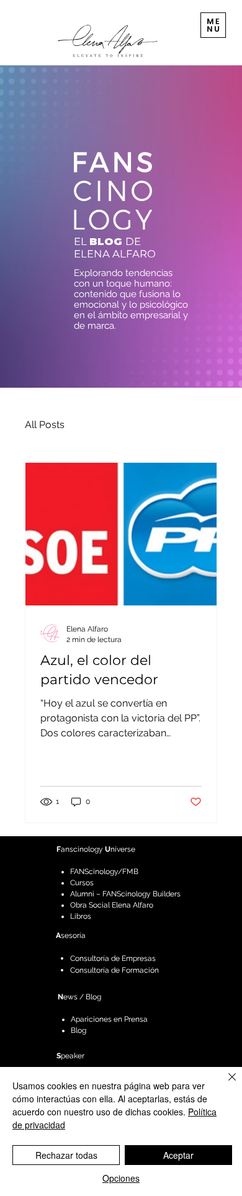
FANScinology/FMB (104, 871)
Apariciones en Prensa (109, 1019)
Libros (80, 916)
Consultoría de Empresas (113, 958)
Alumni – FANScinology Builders (125, 894)
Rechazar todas (66, 1155)
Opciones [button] (121, 1178)
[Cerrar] (225, 1084)
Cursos (82, 882)
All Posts (45, 425)
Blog (78, 1030)
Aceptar (178, 1155)
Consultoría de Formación (114, 970)
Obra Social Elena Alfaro (111, 905)
